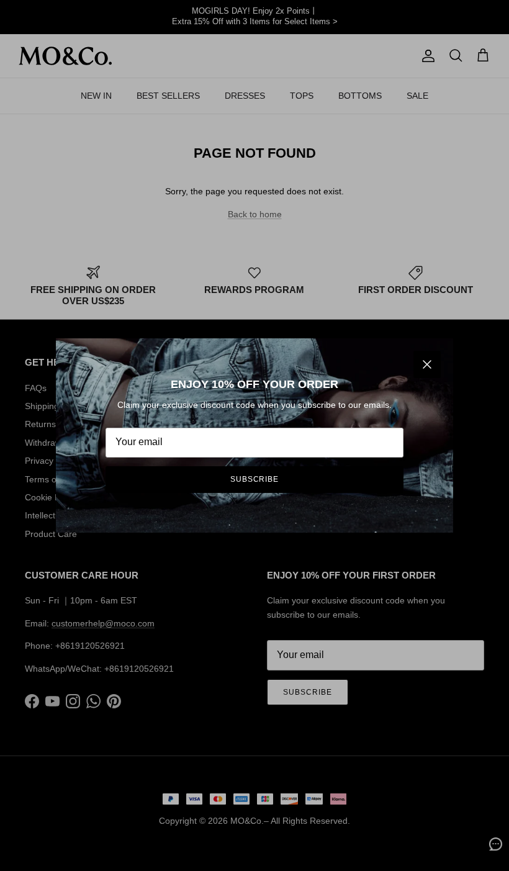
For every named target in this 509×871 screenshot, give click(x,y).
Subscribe (254, 479)
